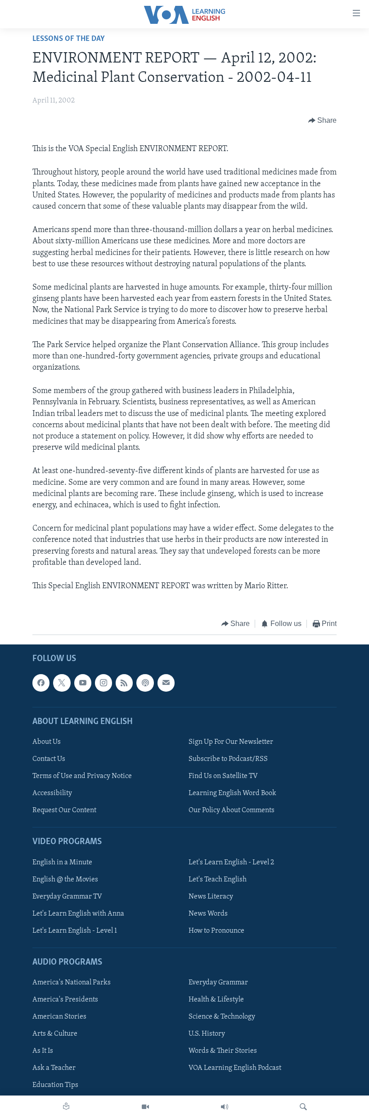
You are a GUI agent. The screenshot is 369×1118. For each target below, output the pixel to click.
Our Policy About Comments (231, 810)
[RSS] (124, 682)
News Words (208, 913)
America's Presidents (65, 999)
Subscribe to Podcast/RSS (228, 759)
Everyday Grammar (218, 982)
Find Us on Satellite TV (223, 776)
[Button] (322, 120)
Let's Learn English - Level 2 (231, 862)
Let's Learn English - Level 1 (74, 930)
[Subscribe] (166, 682)
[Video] (145, 1107)
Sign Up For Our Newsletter (231, 742)
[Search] (303, 1107)
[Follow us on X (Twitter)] (61, 682)
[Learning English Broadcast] (224, 1107)
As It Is (42, 1051)
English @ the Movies (65, 879)
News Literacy (211, 896)
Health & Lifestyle (216, 999)
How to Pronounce (216, 930)
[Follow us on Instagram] (103, 682)
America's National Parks (71, 982)
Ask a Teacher (54, 1068)
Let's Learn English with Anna (78, 913)
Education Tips (55, 1085)
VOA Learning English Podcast (235, 1068)
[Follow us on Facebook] (41, 682)
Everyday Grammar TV (67, 896)
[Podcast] (144, 682)
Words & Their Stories (223, 1051)
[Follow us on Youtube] (82, 682)
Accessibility (52, 793)
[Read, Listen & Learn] (66, 1107)
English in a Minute (62, 862)
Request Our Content (64, 810)
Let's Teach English (218, 879)
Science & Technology (222, 1016)
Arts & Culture (54, 1034)
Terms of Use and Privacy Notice (82, 776)
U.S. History (207, 1034)
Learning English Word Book (232, 793)
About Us (46, 742)
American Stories (59, 1016)
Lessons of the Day (68, 39)
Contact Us (48, 759)
